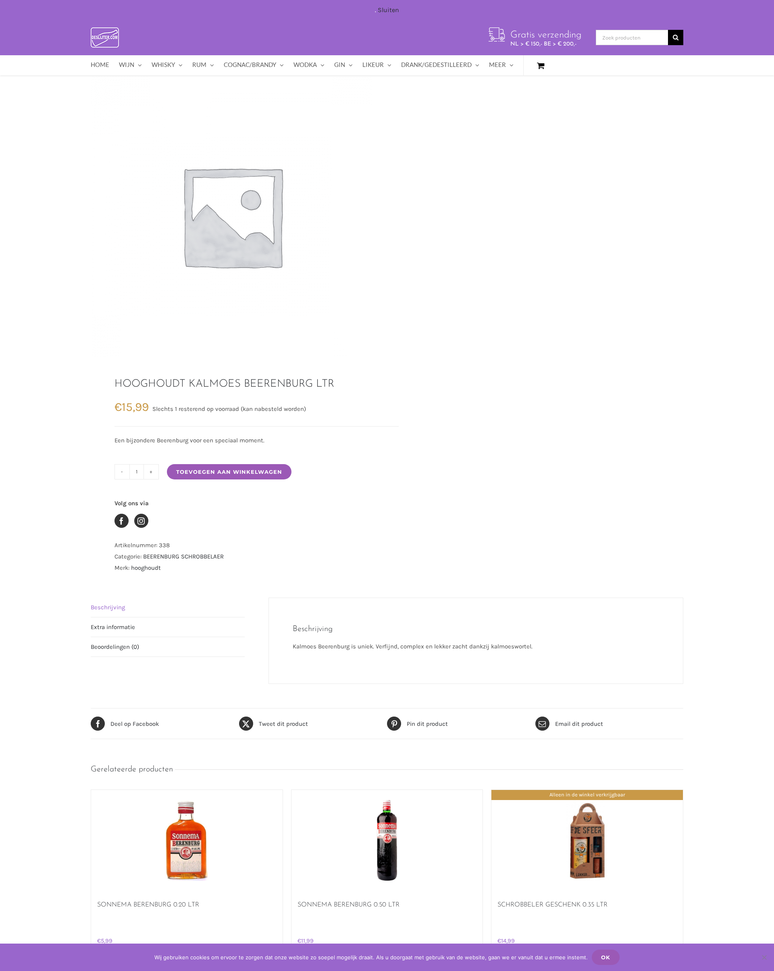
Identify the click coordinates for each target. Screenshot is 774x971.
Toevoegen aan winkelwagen (229, 472)
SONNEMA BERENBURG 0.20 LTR (148, 905)
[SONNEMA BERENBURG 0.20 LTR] (187, 840)
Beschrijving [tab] (108, 607)
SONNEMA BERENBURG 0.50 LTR (348, 905)
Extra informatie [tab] (113, 627)
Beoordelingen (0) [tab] (115, 646)
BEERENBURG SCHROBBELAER (183, 556)
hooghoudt (146, 567)
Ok (605, 957)
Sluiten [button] (388, 10)
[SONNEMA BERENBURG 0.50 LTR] (387, 840)
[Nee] (764, 957)
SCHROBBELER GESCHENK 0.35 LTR (552, 905)
